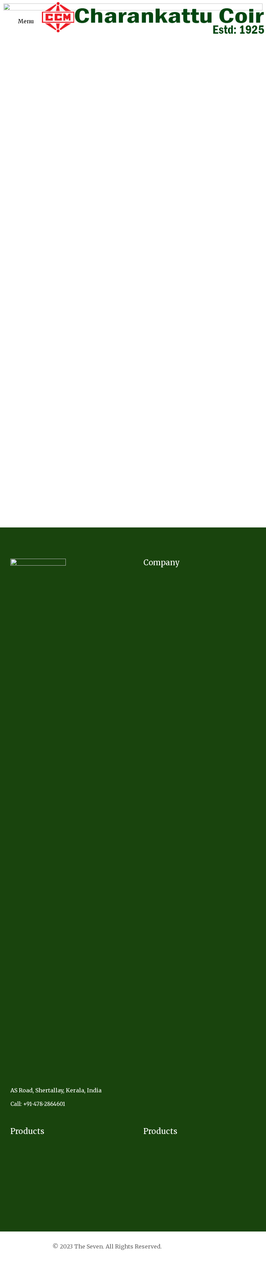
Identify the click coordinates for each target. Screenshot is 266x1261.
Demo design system (191, 1246)
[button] (24, 21)
